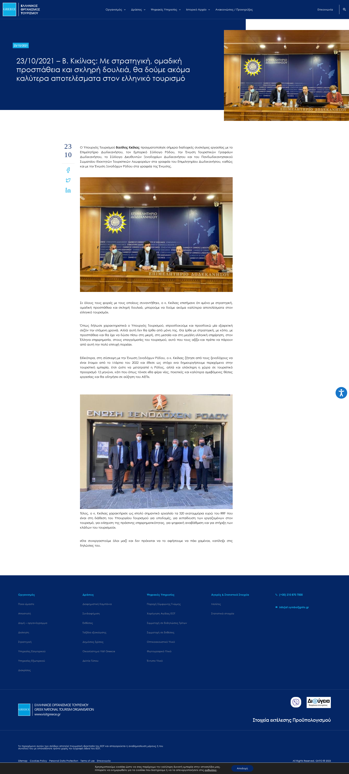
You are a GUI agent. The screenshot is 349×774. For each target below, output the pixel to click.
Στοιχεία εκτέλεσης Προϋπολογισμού (292, 720)
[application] (124, 9)
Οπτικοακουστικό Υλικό (161, 641)
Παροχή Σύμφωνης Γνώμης (164, 604)
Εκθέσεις (88, 623)
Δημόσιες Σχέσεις (93, 641)
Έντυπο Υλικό (155, 660)
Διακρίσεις (24, 670)
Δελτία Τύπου (90, 660)
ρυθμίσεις (210, 770)
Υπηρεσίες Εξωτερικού (31, 660)
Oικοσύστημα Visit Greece (99, 651)
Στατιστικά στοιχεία (222, 613)
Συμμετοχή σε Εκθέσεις (160, 632)
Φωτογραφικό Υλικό (159, 651)
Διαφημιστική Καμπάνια (97, 604)
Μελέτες (216, 604)
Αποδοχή (242, 768)
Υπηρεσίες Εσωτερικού (31, 651)
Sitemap (22, 760)
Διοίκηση (23, 632)
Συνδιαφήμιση (91, 613)
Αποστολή (24, 613)
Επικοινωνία (104, 760)
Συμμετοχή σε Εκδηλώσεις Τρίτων (167, 623)
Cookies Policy (38, 760)
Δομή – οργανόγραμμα (32, 623)
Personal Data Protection (63, 760)
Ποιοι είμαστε (26, 604)
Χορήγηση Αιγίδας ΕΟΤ (161, 613)
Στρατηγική (25, 641)
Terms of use (88, 760)
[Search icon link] (344, 10)
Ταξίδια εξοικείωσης (94, 632)
